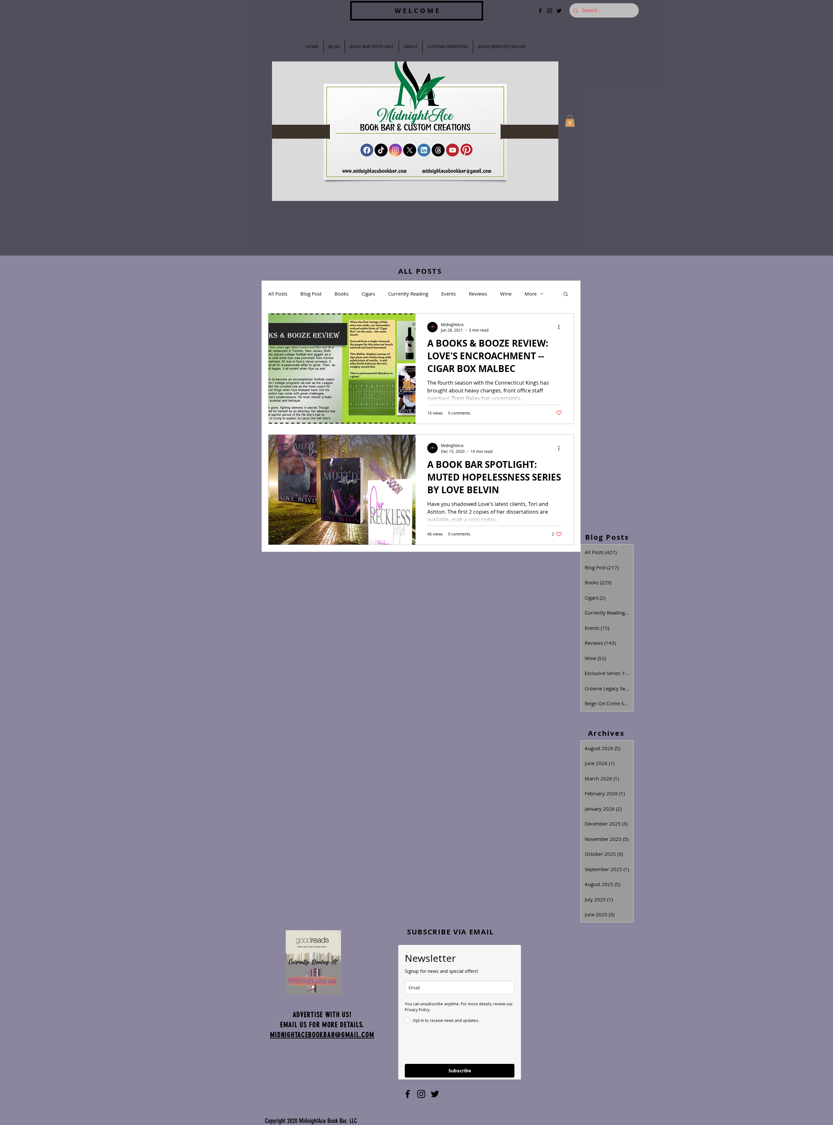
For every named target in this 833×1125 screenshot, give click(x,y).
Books (341, 293)
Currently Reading (408, 293)
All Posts (277, 293)
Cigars (368, 293)
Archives (606, 733)
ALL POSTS (420, 271)
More (531, 293)
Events (448, 293)
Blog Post (310, 293)
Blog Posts (607, 537)
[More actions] (561, 327)
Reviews (478, 293)
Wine (506, 293)
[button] (570, 121)
